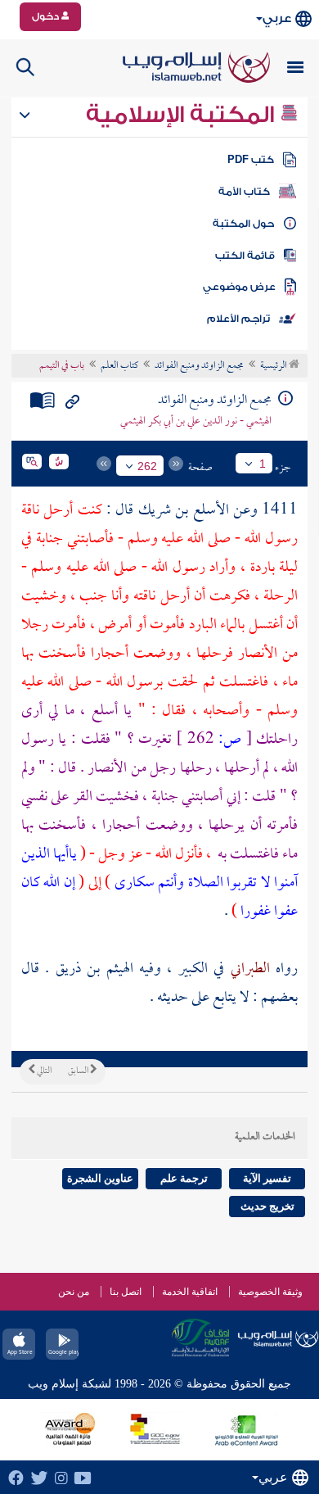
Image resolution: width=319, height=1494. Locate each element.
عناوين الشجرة (100, 1178)
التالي (43, 1071)
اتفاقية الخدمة (190, 1291)
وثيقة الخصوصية (270, 1291)
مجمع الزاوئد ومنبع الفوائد (199, 366)
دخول (46, 16)
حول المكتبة (243, 223)
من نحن (73, 1291)
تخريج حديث (267, 1206)
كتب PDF (250, 159)
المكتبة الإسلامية (183, 115)
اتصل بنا (126, 1291)
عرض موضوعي (239, 286)
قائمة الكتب (245, 255)
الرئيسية (274, 366)
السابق (79, 1071)
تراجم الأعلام (238, 318)
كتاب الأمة (244, 191)
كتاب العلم (119, 366)
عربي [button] (277, 18)
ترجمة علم (184, 1178)
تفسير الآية (267, 1178)
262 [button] (147, 466)
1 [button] (262, 463)
